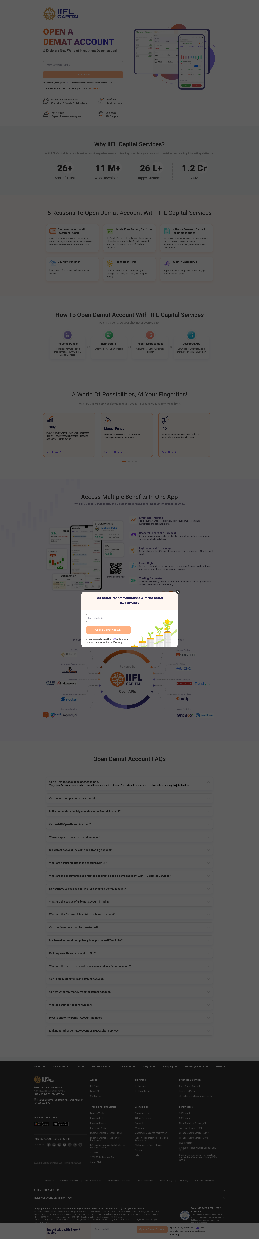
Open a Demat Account (108, 629)
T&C (114, 639)
